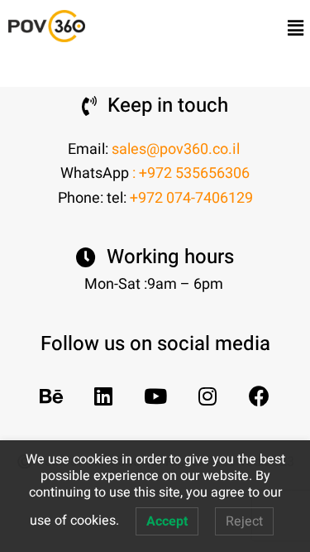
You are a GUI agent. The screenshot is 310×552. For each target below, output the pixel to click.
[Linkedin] (103, 396)
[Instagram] (207, 396)
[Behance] (51, 396)
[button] (296, 28)
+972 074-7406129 (191, 198)
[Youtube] (155, 396)
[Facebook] (259, 396)
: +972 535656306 (191, 173)
